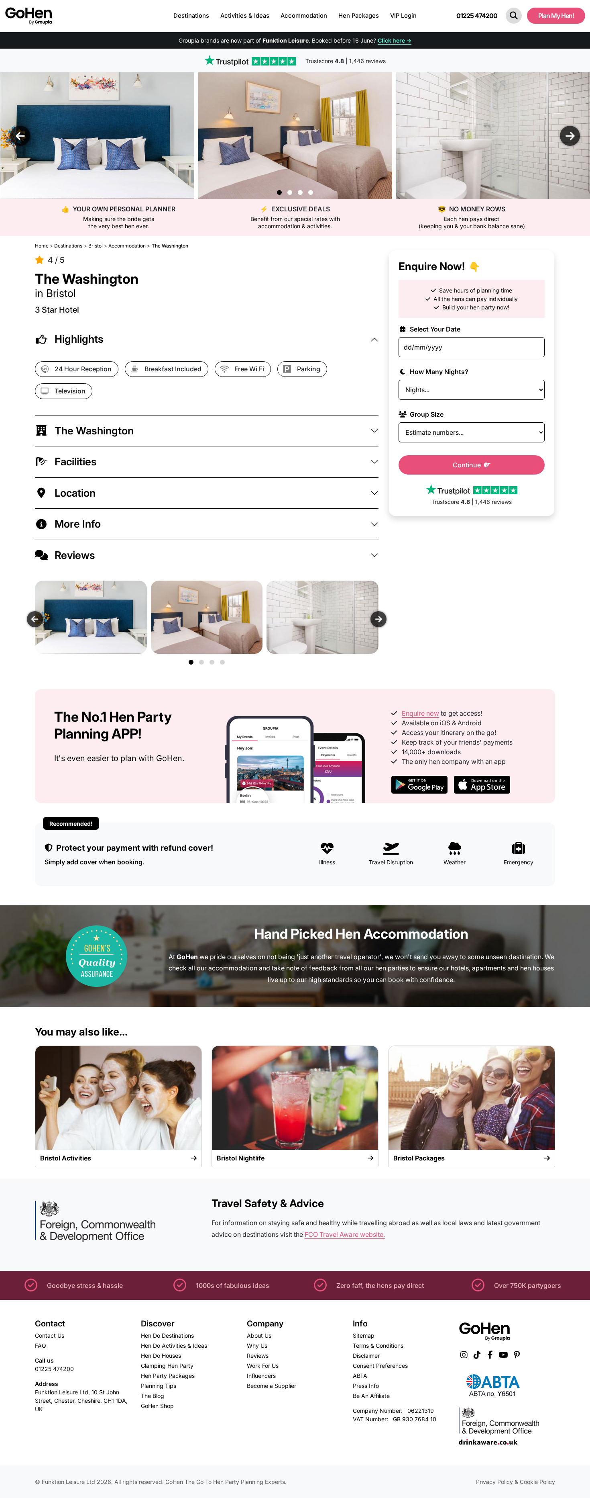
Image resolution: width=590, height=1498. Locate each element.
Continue (467, 465)
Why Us (257, 1345)
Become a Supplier (271, 1385)
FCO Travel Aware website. (345, 1234)
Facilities (76, 461)
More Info (78, 524)
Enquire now (420, 713)
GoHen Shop (157, 1405)
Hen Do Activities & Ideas (174, 1345)
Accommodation (304, 15)
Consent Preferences (380, 1365)
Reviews (75, 555)
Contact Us (49, 1335)
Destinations (191, 15)
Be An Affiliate (371, 1395)
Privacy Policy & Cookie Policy (515, 1481)
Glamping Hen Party (167, 1365)
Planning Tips (158, 1385)
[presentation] (20, 136)
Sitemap (363, 1335)
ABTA (360, 1375)
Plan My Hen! (556, 16)
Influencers (261, 1375)
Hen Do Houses (161, 1355)
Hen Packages (358, 15)
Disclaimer (366, 1355)
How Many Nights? (438, 372)
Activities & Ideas (244, 15)
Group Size (426, 414)
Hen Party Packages (168, 1375)
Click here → (394, 40)
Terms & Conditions (378, 1345)
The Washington (94, 430)
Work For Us (263, 1365)
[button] (514, 16)
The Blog (152, 1395)
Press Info (366, 1385)
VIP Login (403, 15)
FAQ (40, 1345)
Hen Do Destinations (167, 1335)
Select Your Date (434, 329)
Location (75, 493)
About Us (259, 1335)
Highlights (79, 339)
